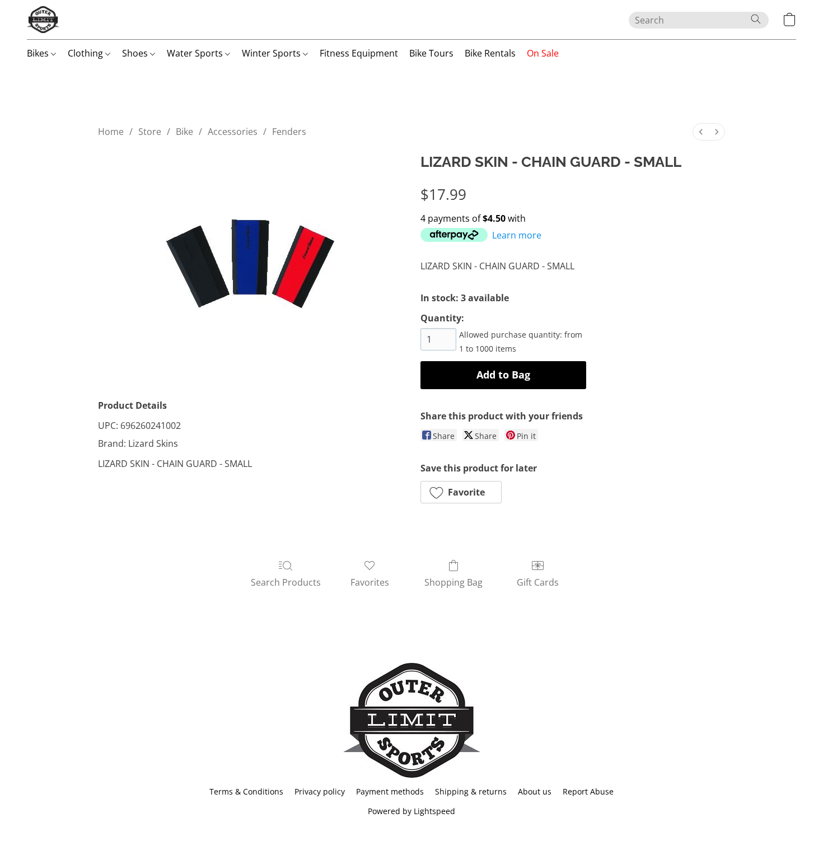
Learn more (516, 235)
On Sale (543, 53)
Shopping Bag (453, 582)
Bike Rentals (490, 53)
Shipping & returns (471, 791)
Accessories (233, 131)
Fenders (289, 131)
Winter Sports (272, 53)
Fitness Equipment (359, 53)
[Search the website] (755, 19)
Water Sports (196, 53)
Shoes (136, 53)
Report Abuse (588, 791)
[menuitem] (701, 132)
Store (149, 131)
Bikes (39, 53)
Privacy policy (319, 791)
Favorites (369, 582)
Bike (184, 131)
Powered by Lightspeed (411, 811)
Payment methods (390, 791)
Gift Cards (538, 582)
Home (111, 131)
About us (534, 791)
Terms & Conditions (246, 791)
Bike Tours (431, 53)
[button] (43, 20)
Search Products (286, 582)
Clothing (86, 53)
